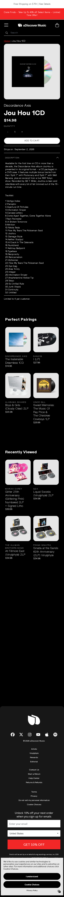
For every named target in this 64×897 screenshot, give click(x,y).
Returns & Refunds (34, 782)
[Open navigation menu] (7, 25)
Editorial (34, 762)
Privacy (34, 796)
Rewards (34, 757)
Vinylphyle (34, 753)
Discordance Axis (17, 105)
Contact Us (34, 770)
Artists (34, 749)
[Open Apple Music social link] (46, 734)
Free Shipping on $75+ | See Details (32, 4)
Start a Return (34, 774)
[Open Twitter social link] (21, 734)
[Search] (6, 33)
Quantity (9, 126)
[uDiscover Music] (32, 25)
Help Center (34, 778)
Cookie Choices (34, 804)
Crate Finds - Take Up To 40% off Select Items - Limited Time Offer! (32, 13)
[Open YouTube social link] (38, 734)
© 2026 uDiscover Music (34, 741)
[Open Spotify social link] (55, 734)
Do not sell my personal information (34, 800)
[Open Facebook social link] (12, 734)
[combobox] (32, 33)
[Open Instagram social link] (29, 734)
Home (7, 41)
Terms (34, 792)
